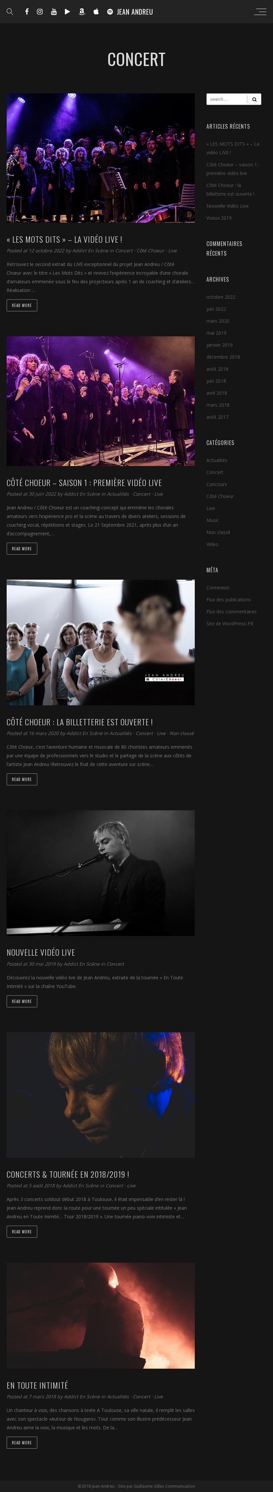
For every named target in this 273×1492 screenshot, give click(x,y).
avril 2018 (216, 393)
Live (172, 250)
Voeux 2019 (219, 218)
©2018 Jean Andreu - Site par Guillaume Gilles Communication (136, 1486)
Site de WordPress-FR (229, 623)
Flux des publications (228, 599)
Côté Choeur (150, 250)
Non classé (181, 733)
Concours (216, 484)
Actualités (118, 494)
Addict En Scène (91, 250)
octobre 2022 (220, 297)
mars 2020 (217, 321)
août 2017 (217, 417)
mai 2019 (216, 333)
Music (212, 520)
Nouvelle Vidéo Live (227, 206)
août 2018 (217, 369)
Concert (124, 250)
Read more (22, 305)
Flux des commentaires (231, 611)
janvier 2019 (219, 345)
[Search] (254, 99)
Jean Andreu (135, 12)
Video (212, 544)
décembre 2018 (223, 357)
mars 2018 (217, 405)
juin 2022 (216, 309)
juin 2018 (216, 381)
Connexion (217, 587)
